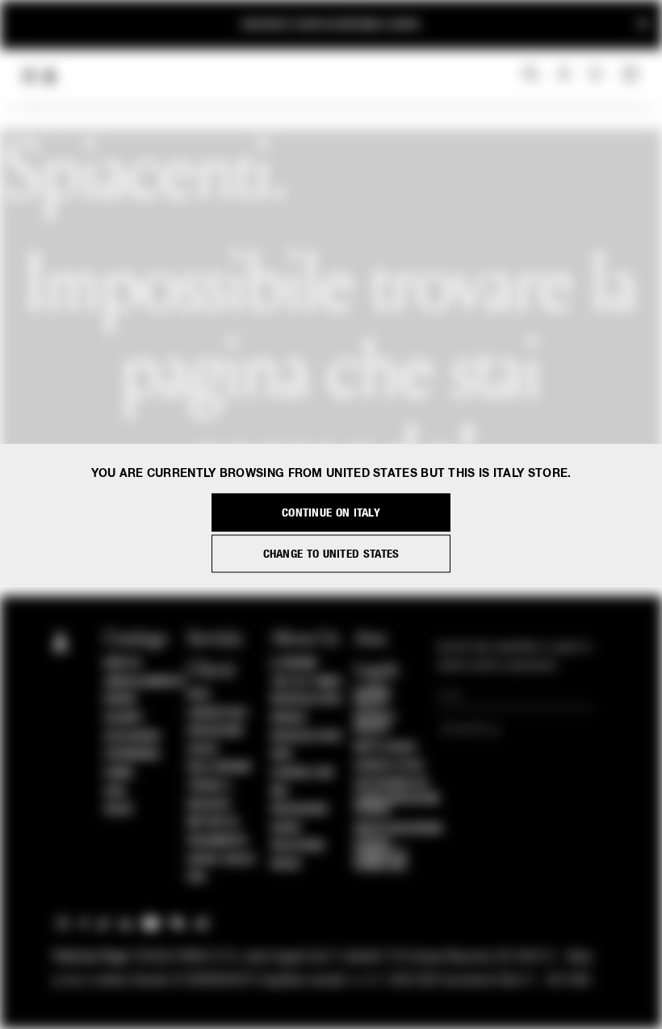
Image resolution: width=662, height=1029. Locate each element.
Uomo (118, 773)
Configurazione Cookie (397, 804)
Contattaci (217, 713)
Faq (196, 877)
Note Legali (385, 747)
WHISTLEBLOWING (398, 828)
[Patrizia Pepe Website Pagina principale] (50, 76)
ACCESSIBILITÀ (391, 783)
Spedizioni (215, 731)
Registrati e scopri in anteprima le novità (331, 24)
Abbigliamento (145, 682)
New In (122, 663)
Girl (115, 791)
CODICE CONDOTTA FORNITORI (381, 855)
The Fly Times (306, 682)
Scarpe (123, 718)
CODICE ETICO (389, 766)
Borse (120, 699)
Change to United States (331, 553)
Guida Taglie (221, 859)
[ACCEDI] (563, 75)
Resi (198, 695)
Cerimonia (132, 754)
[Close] (642, 24)
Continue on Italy (331, 512)
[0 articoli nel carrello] (632, 75)
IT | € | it (466, 732)
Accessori (132, 736)
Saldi (118, 809)
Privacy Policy (375, 724)
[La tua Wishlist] (597, 74)
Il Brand (294, 663)
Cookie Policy (373, 697)
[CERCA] (530, 75)
